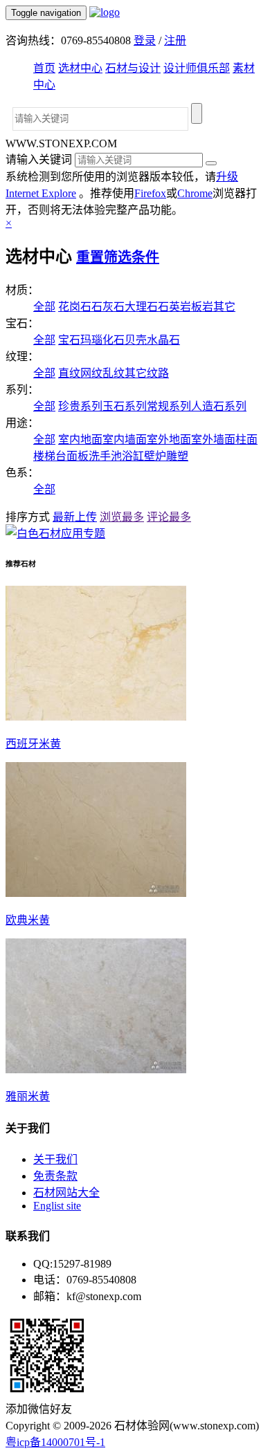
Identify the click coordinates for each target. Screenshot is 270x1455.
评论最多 (169, 517)
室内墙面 (124, 439)
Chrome (195, 193)
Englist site (57, 1206)
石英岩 (174, 307)
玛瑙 (91, 340)
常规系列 (169, 406)
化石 (113, 340)
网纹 (91, 373)
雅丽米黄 (28, 1096)
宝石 (69, 340)
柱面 (246, 439)
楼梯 (44, 456)
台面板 (72, 456)
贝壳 (136, 340)
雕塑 (177, 456)
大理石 (141, 307)
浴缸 (133, 456)
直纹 (69, 373)
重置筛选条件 (117, 257)
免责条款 (55, 1176)
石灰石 (108, 307)
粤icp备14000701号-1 (55, 1442)
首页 (44, 68)
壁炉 (155, 456)
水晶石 (163, 340)
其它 (224, 307)
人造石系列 (218, 406)
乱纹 (113, 373)
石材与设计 (133, 68)
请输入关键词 (39, 159)
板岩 (202, 307)
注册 (175, 40)
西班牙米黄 (33, 744)
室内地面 (80, 439)
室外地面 (169, 439)
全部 (44, 307)
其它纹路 (147, 373)
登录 (145, 40)
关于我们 (55, 1159)
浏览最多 (122, 517)
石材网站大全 (66, 1192)
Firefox (150, 193)
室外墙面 (213, 439)
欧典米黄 (28, 920)
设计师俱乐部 (196, 68)
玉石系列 (124, 406)
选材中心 (80, 68)
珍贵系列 (80, 406)
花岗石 (74, 307)
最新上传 (75, 517)
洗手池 (105, 456)
